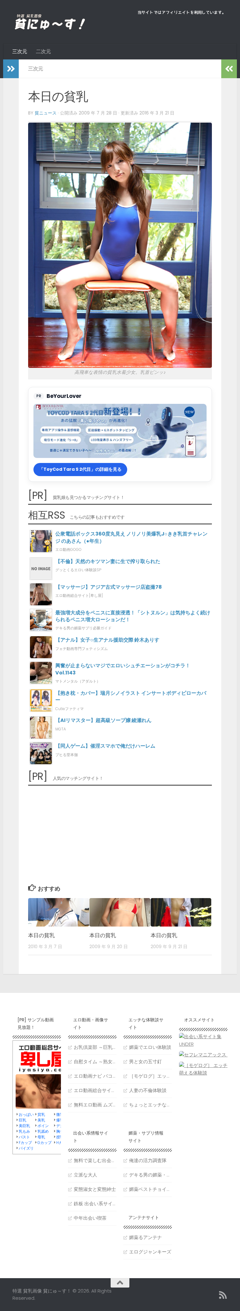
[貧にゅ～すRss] (223, 1295)
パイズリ (26, 1148)
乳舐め (43, 1131)
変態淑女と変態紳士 (95, 1189)
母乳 (41, 1137)
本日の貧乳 (41, 935)
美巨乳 (24, 1125)
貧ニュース (46, 113)
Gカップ (45, 1142)
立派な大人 (85, 1174)
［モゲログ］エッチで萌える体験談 (150, 1076)
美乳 (41, 1120)
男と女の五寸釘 (145, 1061)
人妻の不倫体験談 (148, 1090)
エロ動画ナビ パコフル (95, 1076)
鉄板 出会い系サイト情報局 (95, 1203)
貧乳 (41, 1114)
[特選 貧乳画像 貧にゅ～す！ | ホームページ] (50, 22)
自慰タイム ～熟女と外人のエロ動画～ (95, 1061)
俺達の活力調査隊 (148, 1160)
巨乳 (22, 1120)
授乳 (60, 1137)
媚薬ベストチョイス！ (150, 1189)
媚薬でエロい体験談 (150, 1047)
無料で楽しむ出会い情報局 (95, 1160)
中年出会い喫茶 (90, 1218)
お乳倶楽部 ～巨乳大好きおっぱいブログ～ (95, 1047)
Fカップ (25, 1142)
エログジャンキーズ (150, 1251)
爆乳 (60, 1120)
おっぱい (26, 1114)
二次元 (43, 51)
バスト (24, 1137)
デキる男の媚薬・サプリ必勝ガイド (150, 1174)
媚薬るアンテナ (145, 1237)
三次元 (19, 51)
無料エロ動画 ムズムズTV (95, 1104)
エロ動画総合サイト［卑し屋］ (95, 1090)
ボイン (43, 1125)
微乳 (60, 1114)
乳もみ (24, 1131)
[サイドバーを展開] (11, 68)
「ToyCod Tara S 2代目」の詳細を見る (80, 469)
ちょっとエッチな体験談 (150, 1104)
